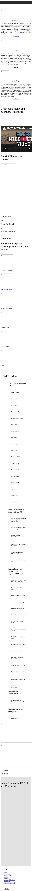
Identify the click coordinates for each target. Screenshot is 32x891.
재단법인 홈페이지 (9, 883)
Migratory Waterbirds (9, 880)
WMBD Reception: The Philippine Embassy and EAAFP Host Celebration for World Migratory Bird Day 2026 (15, 861)
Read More (16, 37)
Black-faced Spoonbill (6, 308)
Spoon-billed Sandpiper (7, 270)
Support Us (7, 881)
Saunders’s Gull (5, 327)
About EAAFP (8, 874)
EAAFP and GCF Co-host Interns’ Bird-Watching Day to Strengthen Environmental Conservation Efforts (14, 826)
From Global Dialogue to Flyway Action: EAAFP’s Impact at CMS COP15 (14, 847)
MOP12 (6, 877)
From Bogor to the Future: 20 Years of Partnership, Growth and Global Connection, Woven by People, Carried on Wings (15, 811)
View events (4, 770)
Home (5, 872)
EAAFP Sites (7, 875)
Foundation (7, 878)
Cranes (2, 365)
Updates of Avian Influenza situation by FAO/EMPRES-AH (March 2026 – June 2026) (16, 819)
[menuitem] (6, 889)
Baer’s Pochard (5, 346)
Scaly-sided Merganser (7, 289)
